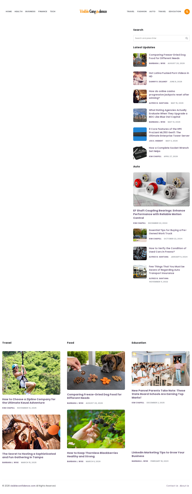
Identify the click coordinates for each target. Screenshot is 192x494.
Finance (42, 11)
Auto (152, 11)
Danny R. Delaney (158, 81)
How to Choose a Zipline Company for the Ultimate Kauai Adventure (29, 401)
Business (30, 11)
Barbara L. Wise (157, 63)
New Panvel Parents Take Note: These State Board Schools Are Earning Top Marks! (158, 394)
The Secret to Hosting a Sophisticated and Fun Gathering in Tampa (29, 455)
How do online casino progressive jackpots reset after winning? (169, 94)
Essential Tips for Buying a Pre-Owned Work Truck (168, 231)
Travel (130, 11)
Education (175, 11)
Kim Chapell (155, 156)
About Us (184, 485)
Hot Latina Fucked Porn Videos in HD (169, 74)
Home (9, 11)
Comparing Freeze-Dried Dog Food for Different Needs (167, 56)
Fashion (142, 11)
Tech (52, 11)
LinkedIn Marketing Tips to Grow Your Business (158, 454)
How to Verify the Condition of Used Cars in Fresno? (167, 250)
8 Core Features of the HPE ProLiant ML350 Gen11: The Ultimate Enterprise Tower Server (169, 132)
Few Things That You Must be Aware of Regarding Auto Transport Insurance (166, 270)
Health (18, 11)
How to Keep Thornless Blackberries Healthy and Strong (92, 454)
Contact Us (172, 485)
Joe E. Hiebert (156, 141)
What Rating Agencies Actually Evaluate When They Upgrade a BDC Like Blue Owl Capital (168, 113)
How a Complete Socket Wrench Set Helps (169, 149)
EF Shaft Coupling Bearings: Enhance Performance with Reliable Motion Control (159, 214)
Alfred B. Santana (158, 103)
